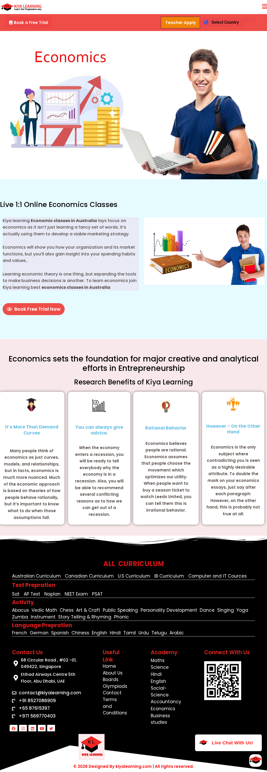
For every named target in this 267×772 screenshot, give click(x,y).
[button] (264, 7)
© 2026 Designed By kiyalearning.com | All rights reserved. (133, 766)
